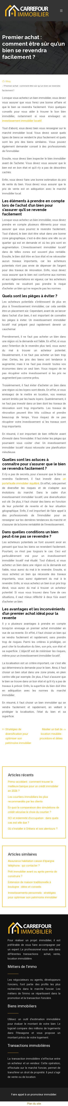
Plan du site (34, 1103)
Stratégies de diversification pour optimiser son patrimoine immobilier (18, 736)
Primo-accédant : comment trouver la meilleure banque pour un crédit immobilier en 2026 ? (33, 786)
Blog (8, 81)
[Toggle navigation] (61, 10)
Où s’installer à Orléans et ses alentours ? (32, 828)
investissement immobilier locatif (22, 120)
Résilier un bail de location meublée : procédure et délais (51, 734)
